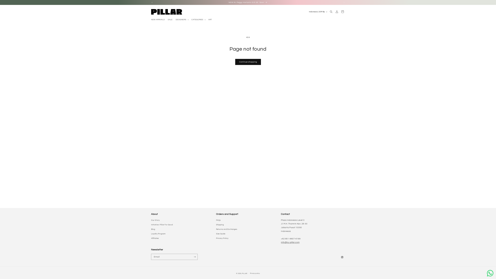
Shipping (220, 225)
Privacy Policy (222, 238)
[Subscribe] (194, 257)
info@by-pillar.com (290, 242)
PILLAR (244, 273)
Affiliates (155, 238)
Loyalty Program (158, 234)
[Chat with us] (490, 273)
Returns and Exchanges (226, 229)
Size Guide (220, 234)
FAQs (218, 220)
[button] (182, 19)
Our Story (155, 220)
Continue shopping (248, 62)
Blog (153, 229)
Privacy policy (255, 273)
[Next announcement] (344, 2)
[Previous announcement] (152, 2)
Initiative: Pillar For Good (162, 225)
